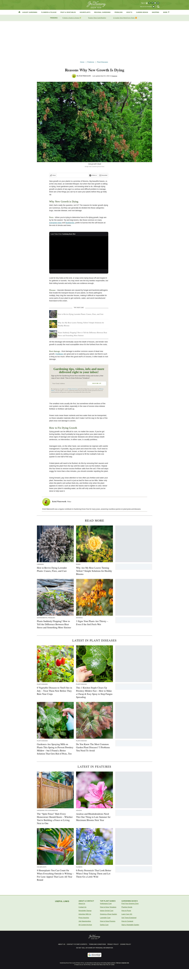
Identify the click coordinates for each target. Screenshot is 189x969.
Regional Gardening (102, 12)
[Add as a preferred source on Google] (94, 955)
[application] (78, 252)
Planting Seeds (126, 907)
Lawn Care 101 (126, 914)
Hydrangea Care (106, 903)
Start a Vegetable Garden (130, 925)
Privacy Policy (113, 944)
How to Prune (126, 910)
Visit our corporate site (122, 963)
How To (129, 12)
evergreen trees (55, 223)
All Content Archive (85, 925)
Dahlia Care (104, 925)
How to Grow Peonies (107, 921)
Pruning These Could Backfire (97, 18)
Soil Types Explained (128, 918)
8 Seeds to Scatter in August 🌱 (72, 18)
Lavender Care (105, 918)
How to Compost (127, 921)
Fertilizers (59, 354)
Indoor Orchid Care (106, 910)
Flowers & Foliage (48, 12)
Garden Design (142, 12)
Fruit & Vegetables (68, 12)
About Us (82, 903)
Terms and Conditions (97, 944)
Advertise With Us (85, 914)
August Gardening (29, 12)
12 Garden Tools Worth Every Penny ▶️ (125, 18)
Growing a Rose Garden (108, 914)
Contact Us (82, 907)
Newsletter (104, 175)
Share (54, 175)
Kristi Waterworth (85, 76)
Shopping (155, 12)
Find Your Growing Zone (130, 903)
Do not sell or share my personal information (94, 948)
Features (114, 76)
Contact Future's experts (77, 944)
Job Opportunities (85, 921)
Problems (119, 12)
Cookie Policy (125, 944)
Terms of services (73, 389)
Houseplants (85, 12)
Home (82, 62)
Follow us (94, 175)
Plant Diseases (102, 62)
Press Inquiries (84, 918)
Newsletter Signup (85, 910)
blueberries (70, 223)
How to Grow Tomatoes (108, 907)
